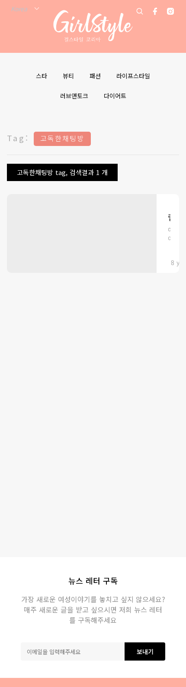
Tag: (18, 137)
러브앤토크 (74, 95)
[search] (140, 11)
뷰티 (68, 75)
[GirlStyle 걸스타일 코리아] (93, 26)
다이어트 (115, 95)
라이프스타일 (133, 75)
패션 (95, 75)
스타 (41, 75)
